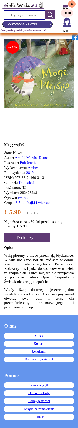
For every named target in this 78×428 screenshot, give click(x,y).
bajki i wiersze (38, 203)
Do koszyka (27, 237)
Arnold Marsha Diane (31, 158)
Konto (67, 31)
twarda (23, 198)
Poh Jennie (28, 163)
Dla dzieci (26, 182)
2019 (30, 172)
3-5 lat (20, 203)
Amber (33, 168)
